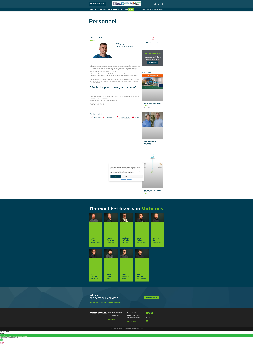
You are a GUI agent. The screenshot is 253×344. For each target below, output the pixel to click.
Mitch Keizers (140, 275)
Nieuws (110, 9)
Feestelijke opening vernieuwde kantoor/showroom (150, 143)
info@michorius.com (132, 321)
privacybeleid (123, 179)
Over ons (96, 9)
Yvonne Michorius (110, 239)
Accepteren (115, 176)
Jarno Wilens (139, 239)
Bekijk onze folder (152, 42)
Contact (126, 9)
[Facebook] (155, 4)
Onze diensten (103, 9)
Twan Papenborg (126, 275)
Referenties (116, 9)
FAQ (121, 9)
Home (91, 9)
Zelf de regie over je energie (152, 103)
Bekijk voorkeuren (137, 176)
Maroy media (135, 328)
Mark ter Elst (156, 239)
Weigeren (126, 176)
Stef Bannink (94, 275)
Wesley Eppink (109, 275)
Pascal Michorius (94, 239)
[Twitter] (158, 4)
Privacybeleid (111, 319)
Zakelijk (131, 9)
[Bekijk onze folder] (152, 38)
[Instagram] (162, 4)
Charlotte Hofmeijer (125, 239)
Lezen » (146, 105)
